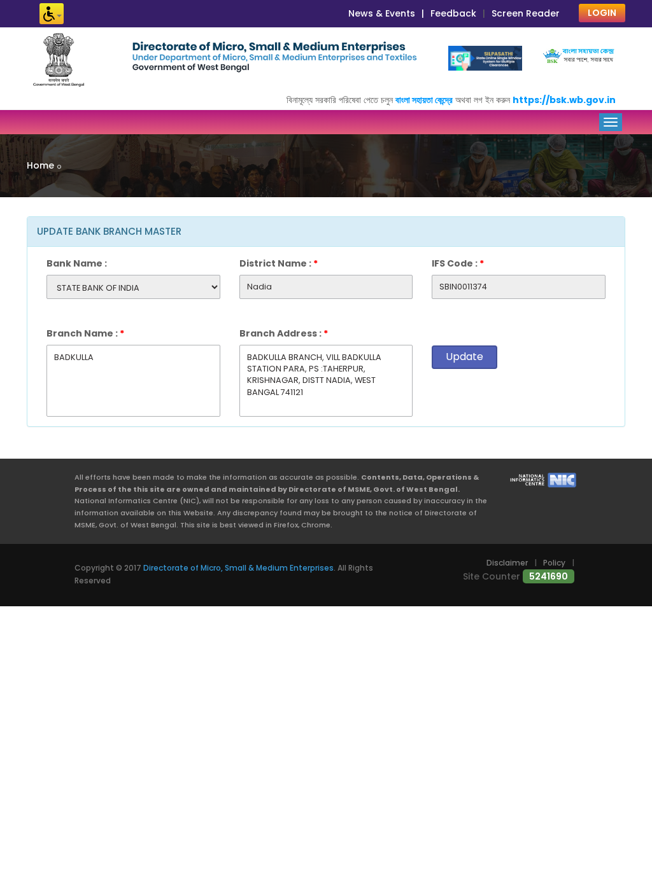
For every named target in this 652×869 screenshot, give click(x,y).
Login (602, 12)
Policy (554, 562)
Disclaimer (507, 562)
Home (40, 165)
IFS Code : (458, 263)
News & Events (381, 13)
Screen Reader (526, 13)
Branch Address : (283, 333)
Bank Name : (76, 263)
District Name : (278, 263)
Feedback (453, 13)
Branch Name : (85, 333)
